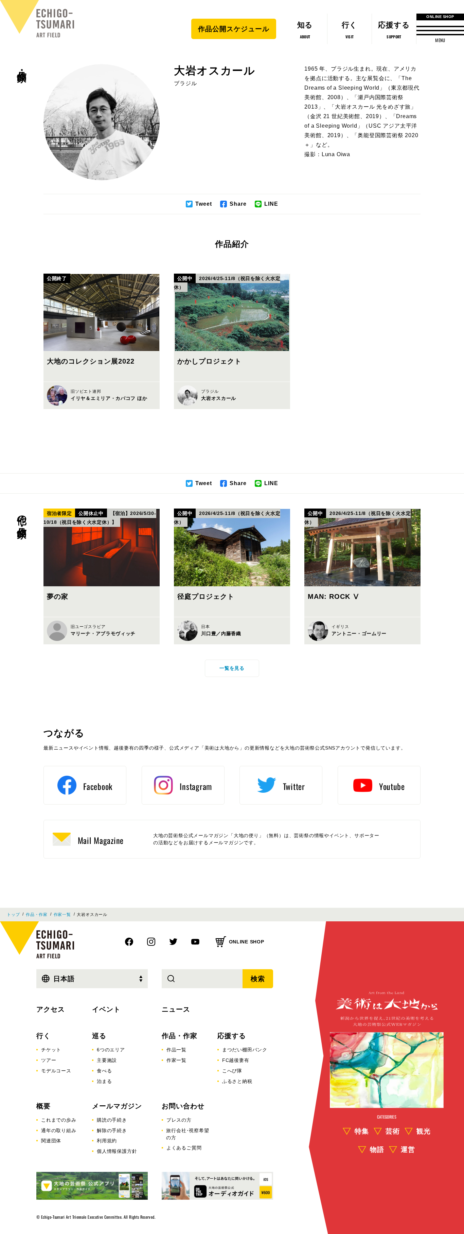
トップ (13, 915)
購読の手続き (112, 1120)
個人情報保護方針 (117, 1151)
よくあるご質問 (184, 1147)
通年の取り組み (58, 1130)
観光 (423, 1131)
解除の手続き (112, 1130)
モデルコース (56, 1070)
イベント (106, 1009)
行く (43, 1035)
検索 (258, 978)
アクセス (50, 1009)
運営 (408, 1149)
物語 (377, 1149)
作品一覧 (176, 1049)
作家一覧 (62, 915)
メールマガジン (117, 1106)
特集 (362, 1131)
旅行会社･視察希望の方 (187, 1134)
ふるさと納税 (237, 1081)
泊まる (104, 1081)
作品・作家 (21, 65)
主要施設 (107, 1060)
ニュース (176, 1009)
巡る (99, 1035)
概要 (43, 1106)
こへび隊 (232, 1070)
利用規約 (107, 1140)
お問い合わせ (183, 1106)
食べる (104, 1070)
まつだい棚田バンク (244, 1049)
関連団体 (51, 1140)
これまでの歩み (58, 1120)
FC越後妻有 (235, 1060)
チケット (51, 1049)
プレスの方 (179, 1120)
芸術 (393, 1131)
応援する (231, 1035)
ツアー (48, 1060)
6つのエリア (111, 1049)
